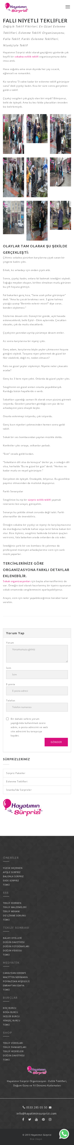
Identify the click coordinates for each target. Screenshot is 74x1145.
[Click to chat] (64, 1138)
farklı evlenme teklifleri (39, 39)
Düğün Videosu (12, 950)
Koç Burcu (9, 1007)
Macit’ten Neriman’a (15, 977)
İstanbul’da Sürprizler (19, 789)
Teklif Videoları (13, 1042)
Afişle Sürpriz (11, 872)
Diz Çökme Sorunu (14, 915)
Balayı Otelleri (12, 937)
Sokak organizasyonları (17, 581)
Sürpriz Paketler (15, 773)
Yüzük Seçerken (12, 867)
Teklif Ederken (12, 902)
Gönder (56, 742)
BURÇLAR (10, 997)
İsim (8, 668)
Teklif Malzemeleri (14, 907)
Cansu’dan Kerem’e (14, 972)
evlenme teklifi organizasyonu (41, 32)
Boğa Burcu (10, 1012)
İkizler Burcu (11, 1016)
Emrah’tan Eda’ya (13, 985)
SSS (6, 892)
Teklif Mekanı (11, 911)
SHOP (7, 1032)
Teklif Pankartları (14, 1047)
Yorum (10, 642)
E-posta (10, 684)
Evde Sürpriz (11, 880)
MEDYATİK (11, 962)
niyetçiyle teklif (15, 45)
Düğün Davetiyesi (13, 942)
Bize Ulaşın (36, 1138)
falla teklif (11, 39)
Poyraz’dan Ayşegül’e (16, 981)
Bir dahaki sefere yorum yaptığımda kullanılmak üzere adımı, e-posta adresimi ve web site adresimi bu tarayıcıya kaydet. (29, 727)
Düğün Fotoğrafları (16, 946)
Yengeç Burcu (11, 1020)
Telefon (10, 700)
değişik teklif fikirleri (20, 26)
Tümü (6, 884)
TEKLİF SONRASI (16, 927)
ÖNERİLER (11, 857)
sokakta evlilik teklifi (27, 56)
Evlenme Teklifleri (16, 781)
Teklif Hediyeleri (13, 1051)
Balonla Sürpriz (13, 876)
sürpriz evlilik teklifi (39, 499)
